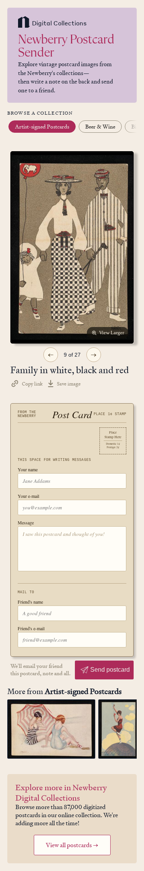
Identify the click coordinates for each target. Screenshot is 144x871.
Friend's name (30, 602)
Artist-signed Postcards (42, 126)
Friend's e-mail (31, 628)
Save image (69, 383)
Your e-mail (28, 496)
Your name (28, 469)
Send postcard (110, 669)
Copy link (32, 383)
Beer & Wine (100, 126)
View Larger (111, 332)
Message (26, 522)
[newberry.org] (24, 23)
